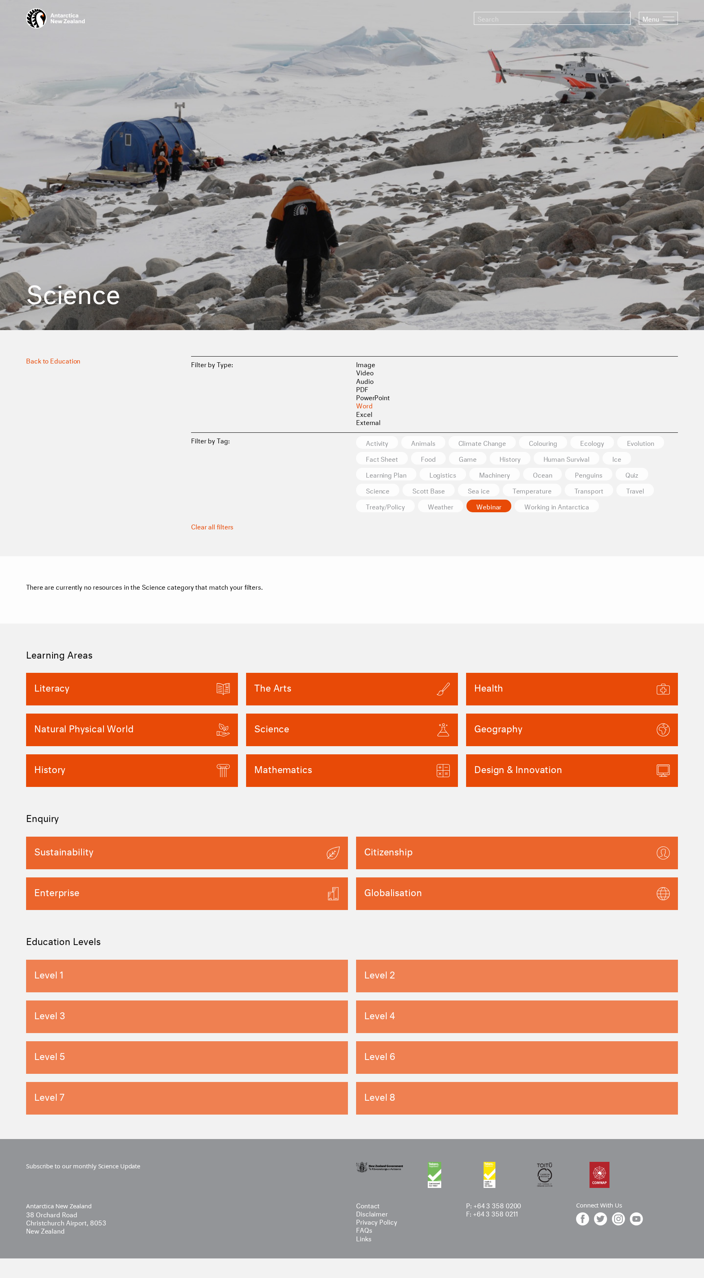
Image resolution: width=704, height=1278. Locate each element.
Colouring (543, 442)
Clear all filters (212, 526)
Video (365, 372)
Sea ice (478, 490)
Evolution (640, 442)
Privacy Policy (376, 1221)
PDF (362, 388)
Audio (365, 380)
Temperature (532, 490)
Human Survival (566, 458)
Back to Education (53, 360)
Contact (368, 1205)
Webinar (489, 506)
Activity (377, 442)
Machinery (494, 474)
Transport (588, 490)
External (368, 421)
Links (364, 1238)
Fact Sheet (382, 458)
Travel (635, 490)
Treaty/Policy (385, 506)
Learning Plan (386, 474)
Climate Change (482, 442)
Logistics (442, 474)
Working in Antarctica (556, 506)
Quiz (632, 474)
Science (377, 490)
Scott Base (428, 490)
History (509, 458)
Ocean (542, 474)
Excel (364, 413)
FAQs (364, 1229)
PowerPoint (373, 397)
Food (428, 458)
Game (468, 458)
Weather (440, 506)
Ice (616, 458)
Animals (423, 442)
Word (364, 405)
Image (365, 364)
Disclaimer (372, 1213)
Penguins (588, 474)
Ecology (592, 442)
